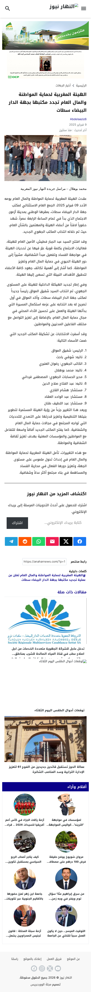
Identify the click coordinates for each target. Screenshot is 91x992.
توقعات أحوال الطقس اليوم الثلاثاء (59, 710)
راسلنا (14, 959)
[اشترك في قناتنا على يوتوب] (57, 968)
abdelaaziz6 (78, 119)
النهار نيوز (66, 977)
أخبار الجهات (63, 85)
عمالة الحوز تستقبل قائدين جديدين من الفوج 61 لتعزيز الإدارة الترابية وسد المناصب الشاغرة (46, 769)
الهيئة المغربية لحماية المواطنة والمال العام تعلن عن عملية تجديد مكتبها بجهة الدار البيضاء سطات (46, 577)
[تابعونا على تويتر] (49, 968)
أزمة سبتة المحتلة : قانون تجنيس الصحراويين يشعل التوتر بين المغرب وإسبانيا (24, 936)
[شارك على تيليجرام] (11, 541)
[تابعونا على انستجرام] (41, 968)
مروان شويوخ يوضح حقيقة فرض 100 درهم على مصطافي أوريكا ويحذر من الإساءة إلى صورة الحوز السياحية (66, 864)
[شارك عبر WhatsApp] (38, 541)
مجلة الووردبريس (40, 984)
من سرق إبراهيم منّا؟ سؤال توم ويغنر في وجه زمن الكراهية (66, 898)
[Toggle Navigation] (84, 9)
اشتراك (17, 522)
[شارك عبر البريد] (52, 541)
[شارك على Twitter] (66, 541)
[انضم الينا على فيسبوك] (33, 968)
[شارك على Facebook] (79, 541)
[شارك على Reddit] (25, 541)
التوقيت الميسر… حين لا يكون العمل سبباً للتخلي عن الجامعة (66, 933)
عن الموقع (73, 959)
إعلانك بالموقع (32, 959)
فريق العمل (54, 959)
